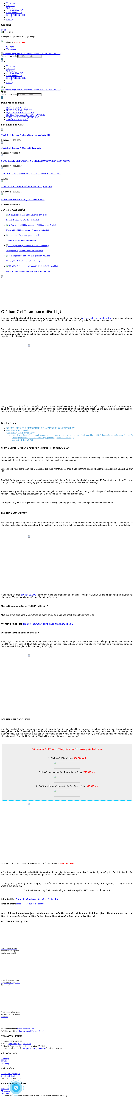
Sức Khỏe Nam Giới (14, 73)
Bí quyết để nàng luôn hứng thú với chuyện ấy (23, 220)
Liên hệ (4, 1061)
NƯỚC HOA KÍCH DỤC (17, 108)
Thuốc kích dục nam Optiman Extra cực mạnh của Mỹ (25, 135)
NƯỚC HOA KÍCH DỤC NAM (20, 112)
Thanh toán (11, 49)
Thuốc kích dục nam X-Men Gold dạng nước (21, 148)
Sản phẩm (10, 68)
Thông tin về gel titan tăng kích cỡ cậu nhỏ (37, 899)
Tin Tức (9, 80)
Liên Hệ (9, 83)
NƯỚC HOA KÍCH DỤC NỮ (19, 110)
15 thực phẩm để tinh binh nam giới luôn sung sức (24, 261)
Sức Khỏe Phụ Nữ (14, 75)
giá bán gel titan (41, 1031)
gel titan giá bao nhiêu (25, 1031)
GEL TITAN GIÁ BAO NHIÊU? (20, 433)
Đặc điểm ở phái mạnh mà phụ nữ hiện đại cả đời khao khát (28, 271)
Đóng (3, 30)
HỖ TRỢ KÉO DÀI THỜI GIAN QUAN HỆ (25, 115)
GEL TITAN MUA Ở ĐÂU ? (18, 430)
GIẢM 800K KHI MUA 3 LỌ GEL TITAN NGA (22, 199)
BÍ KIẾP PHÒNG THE (16, 78)
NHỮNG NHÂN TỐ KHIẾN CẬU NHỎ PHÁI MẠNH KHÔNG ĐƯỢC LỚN (40, 428)
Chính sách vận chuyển (10, 1073)
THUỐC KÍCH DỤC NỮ (17, 119)
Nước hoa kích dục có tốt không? (30, 904)
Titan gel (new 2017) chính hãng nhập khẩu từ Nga (48, 624)
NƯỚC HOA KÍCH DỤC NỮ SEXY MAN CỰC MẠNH (26, 187)
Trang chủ (10, 66)
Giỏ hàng (10, 47)
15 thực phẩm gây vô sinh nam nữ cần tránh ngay (24, 251)
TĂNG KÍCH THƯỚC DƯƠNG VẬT (22, 117)
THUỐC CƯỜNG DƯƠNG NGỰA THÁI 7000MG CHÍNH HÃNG (31, 174)
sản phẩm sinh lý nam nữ (34, 1048)
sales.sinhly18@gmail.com (20, 1044)
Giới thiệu (10, 71)
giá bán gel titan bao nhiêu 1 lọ (96, 318)
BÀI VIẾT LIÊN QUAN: (22, 440)
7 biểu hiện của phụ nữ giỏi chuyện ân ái (21, 240)
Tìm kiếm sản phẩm (9, 56)
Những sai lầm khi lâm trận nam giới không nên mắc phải (27, 230)
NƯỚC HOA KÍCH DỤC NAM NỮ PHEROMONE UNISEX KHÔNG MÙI (35, 161)
